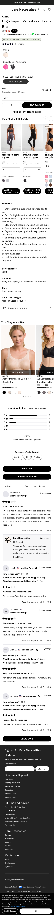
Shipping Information (12, 783)
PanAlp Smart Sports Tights (30, 156)
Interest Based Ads (23, 891)
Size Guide (47, 90)
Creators (8, 846)
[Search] (39, 9)
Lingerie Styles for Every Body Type (18, 818)
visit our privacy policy (18, 906)
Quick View (18, 372)
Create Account (10, 863)
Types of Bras (10, 814)
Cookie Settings (10, 911)
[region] (27, 904)
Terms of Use (36, 891)
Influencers (9, 849)
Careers (8, 835)
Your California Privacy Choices (34, 887)
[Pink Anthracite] (5, 68)
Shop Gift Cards (10, 793)
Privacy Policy (10, 891)
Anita (5, 16)
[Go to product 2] (25, 396)
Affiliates (8, 842)
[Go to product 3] (27, 396)
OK (36, 911)
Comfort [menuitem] (17, 457)
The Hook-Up (10, 825)
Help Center (9, 779)
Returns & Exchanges (12, 786)
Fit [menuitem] (27, 457)
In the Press (9, 839)
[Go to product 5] (30, 396)
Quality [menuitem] (37, 457)
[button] (2, 9)
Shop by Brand (10, 797)
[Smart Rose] (5, 56)
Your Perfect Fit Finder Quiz (15, 807)
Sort (27, 486)
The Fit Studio (10, 811)
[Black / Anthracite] (12, 68)
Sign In (7, 859)
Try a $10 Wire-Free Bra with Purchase (21, 39)
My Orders (8, 866)
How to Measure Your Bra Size (16, 821)
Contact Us (9, 790)
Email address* (10, 764)
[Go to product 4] (28, 396)
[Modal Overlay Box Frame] (22, 80)
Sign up (42, 769)
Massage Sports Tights (10, 156)
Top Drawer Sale (27, 3)
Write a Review (33, 477)
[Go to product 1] (23, 396)
